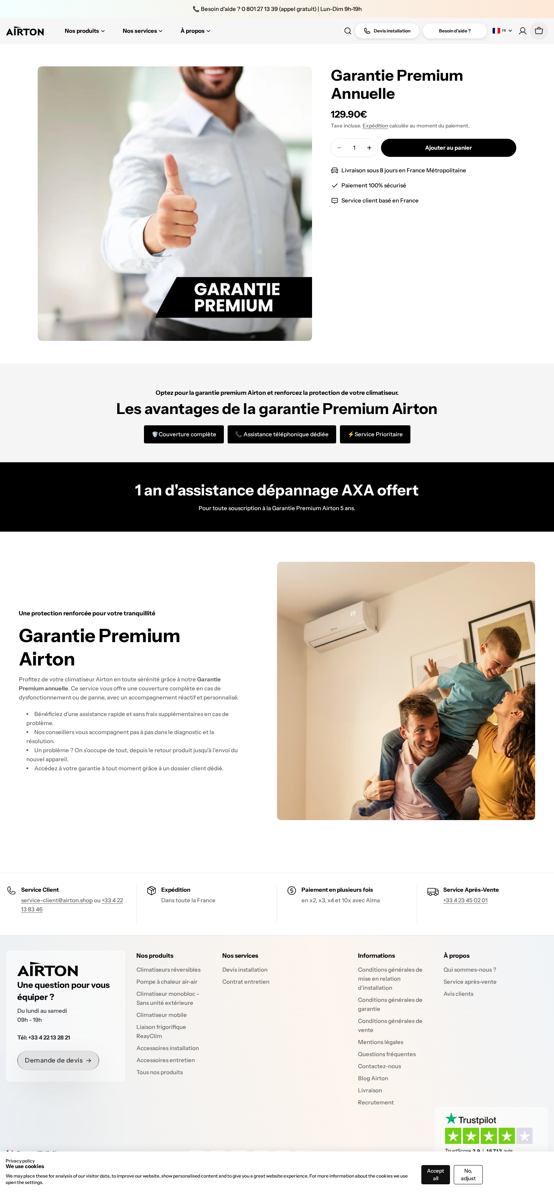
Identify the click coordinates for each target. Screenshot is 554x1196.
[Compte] (522, 30)
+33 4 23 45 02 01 (465, 900)
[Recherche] (348, 31)
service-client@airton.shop (57, 900)
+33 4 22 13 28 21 (49, 1037)
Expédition (375, 126)
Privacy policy (20, 1161)
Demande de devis (54, 1060)
